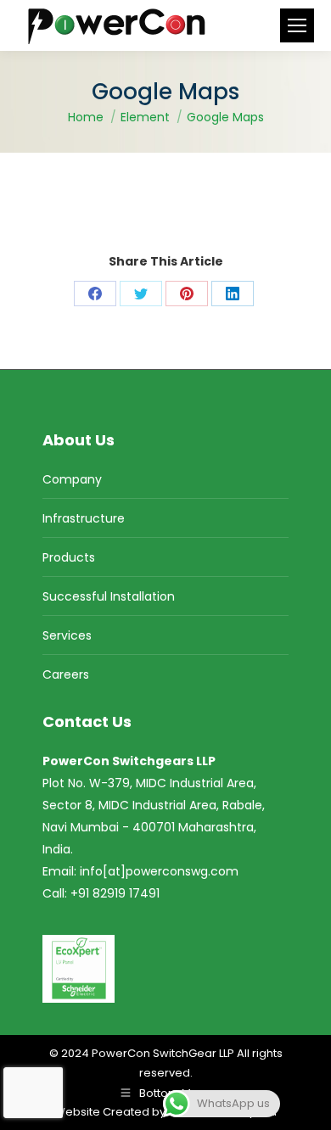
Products (68, 557)
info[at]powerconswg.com (159, 871)
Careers (65, 674)
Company (72, 479)
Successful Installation (108, 596)
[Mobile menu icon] (297, 25)
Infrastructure (83, 518)
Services (67, 635)
